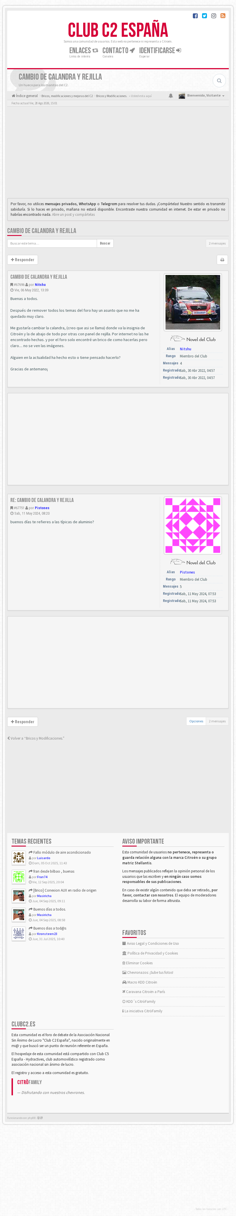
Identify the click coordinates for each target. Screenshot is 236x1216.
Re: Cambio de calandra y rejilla (42, 500)
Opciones (196, 721)
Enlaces (80, 50)
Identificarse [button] (157, 50)
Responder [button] (24, 259)
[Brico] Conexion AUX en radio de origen (64, 890)
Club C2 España (118, 31)
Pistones (42, 508)
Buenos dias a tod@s (49, 928)
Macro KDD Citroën (142, 982)
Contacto (116, 50)
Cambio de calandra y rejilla (41, 231)
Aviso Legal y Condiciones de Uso (152, 943)
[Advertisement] (118, 153)
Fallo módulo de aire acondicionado (62, 852)
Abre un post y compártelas (73, 214)
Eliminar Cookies (139, 963)
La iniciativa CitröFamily (143, 1011)
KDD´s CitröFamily (140, 1001)
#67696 (19, 284)
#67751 (19, 508)
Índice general (26, 95)
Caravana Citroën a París (145, 991)
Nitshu (40, 284)
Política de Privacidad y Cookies (152, 953)
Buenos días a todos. (49, 909)
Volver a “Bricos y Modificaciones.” (37, 738)
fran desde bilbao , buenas (53, 871)
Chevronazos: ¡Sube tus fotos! (149, 972)
